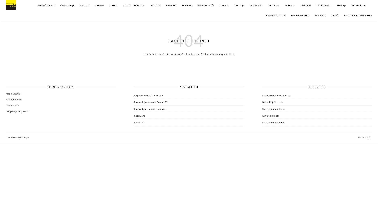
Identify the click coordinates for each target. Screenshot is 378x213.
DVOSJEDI (320, 15)
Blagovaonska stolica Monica (148, 95)
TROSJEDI (274, 5)
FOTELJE (239, 5)
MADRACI (171, 5)
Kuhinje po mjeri (270, 115)
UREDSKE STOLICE (274, 15)
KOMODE (187, 5)
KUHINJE (341, 5)
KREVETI (84, 5)
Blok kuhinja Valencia (272, 102)
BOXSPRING (256, 5)
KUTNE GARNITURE (134, 5)
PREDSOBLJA (67, 5)
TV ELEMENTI (323, 5)
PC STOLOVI (359, 5)
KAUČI (335, 15)
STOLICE (155, 5)
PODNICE (290, 5)
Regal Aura (139, 115)
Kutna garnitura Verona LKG (276, 95)
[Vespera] (11, 5)
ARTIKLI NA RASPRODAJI (358, 15)
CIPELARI (306, 5)
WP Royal (24, 137)
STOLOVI (224, 5)
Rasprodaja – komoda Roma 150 (150, 102)
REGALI (113, 5)
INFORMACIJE (364, 137)
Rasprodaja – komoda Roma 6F (150, 108)
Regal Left (139, 122)
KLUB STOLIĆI (206, 5)
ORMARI (99, 5)
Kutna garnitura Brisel (273, 108)
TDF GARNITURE (300, 15)
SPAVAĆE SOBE (46, 5)
